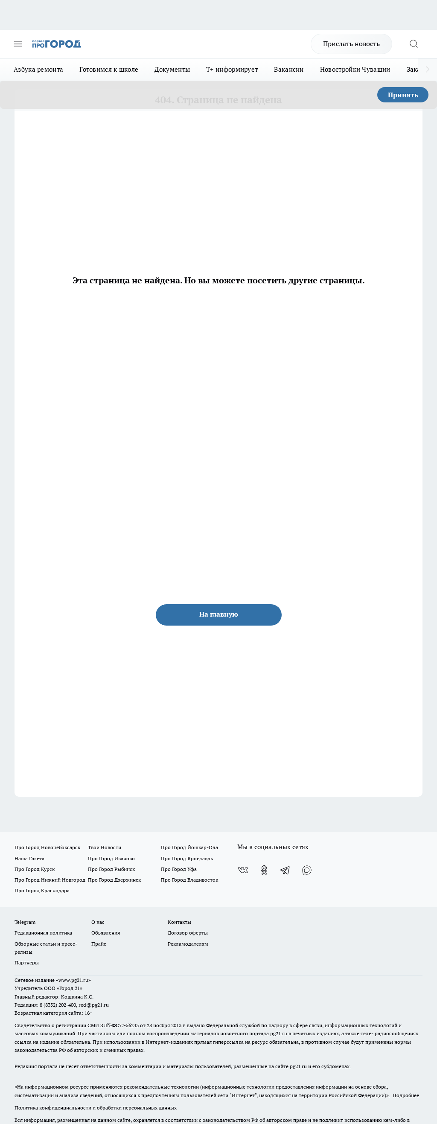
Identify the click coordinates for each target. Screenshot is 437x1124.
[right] (427, 69)
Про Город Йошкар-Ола (189, 847)
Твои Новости (104, 847)
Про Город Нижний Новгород (50, 879)
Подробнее (406, 1095)
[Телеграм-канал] (285, 870)
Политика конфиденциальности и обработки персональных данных (96, 1107)
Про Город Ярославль (187, 858)
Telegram (25, 922)
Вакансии (288, 69)
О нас (98, 922)
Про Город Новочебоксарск (47, 847)
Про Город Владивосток (189, 879)
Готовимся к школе (108, 69)
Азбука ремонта (38, 69)
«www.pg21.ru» (73, 980)
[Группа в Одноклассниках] (264, 870)
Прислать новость (351, 43)
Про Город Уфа (179, 869)
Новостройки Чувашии (355, 69)
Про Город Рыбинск (111, 869)
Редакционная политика (43, 932)
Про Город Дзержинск (114, 879)
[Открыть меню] (18, 43)
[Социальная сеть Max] (307, 870)
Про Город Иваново (111, 858)
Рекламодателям (188, 944)
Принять (403, 94)
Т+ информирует (232, 69)
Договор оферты (188, 932)
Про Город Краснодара (42, 890)
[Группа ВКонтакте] (242, 870)
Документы (172, 69)
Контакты (179, 922)
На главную (218, 614)
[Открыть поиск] (413, 43)
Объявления (105, 932)
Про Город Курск (35, 869)
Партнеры (27, 962)
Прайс (98, 944)
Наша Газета (29, 858)
